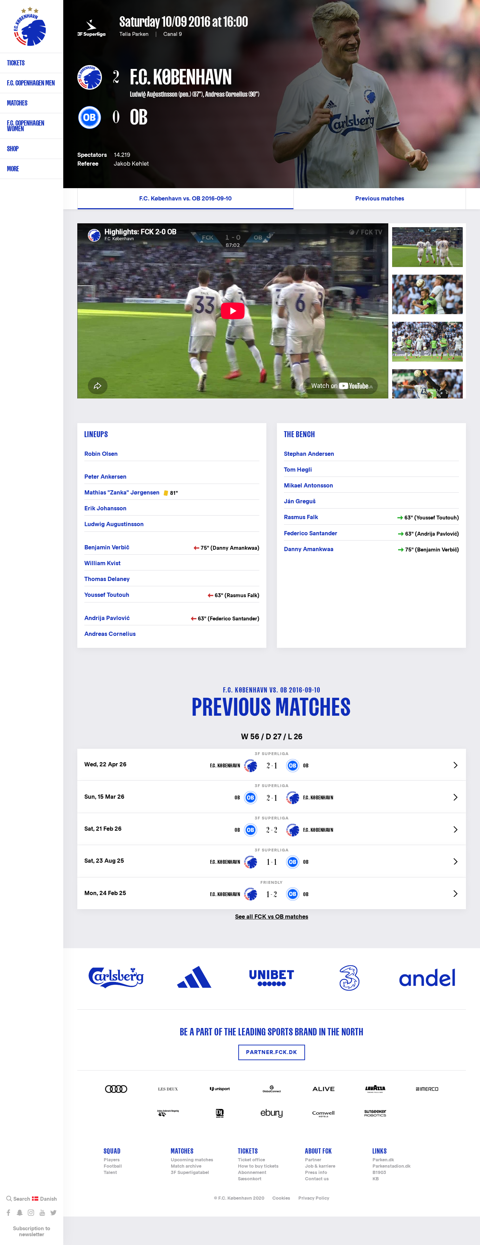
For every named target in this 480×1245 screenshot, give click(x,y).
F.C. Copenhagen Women (25, 126)
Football (113, 1166)
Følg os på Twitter (53, 1212)
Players (112, 1160)
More (13, 169)
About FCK (318, 1151)
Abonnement (252, 1172)
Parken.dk (383, 1160)
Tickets (16, 63)
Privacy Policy (313, 1198)
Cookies (281, 1198)
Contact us (317, 1179)
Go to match (272, 752)
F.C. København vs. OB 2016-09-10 (185, 198)
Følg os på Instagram (30, 1212)
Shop (13, 149)
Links (379, 1151)
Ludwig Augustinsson (153, 94)
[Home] (29, 29)
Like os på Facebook (8, 1212)
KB (375, 1179)
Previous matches (379, 198)
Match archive (186, 1166)
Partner (313, 1160)
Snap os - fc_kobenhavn (19, 1212)
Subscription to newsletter (31, 1231)
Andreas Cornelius (226, 94)
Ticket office (251, 1160)
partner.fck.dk (271, 1052)
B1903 (379, 1172)
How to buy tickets (258, 1166)
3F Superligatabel (190, 1172)
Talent (110, 1172)
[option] (232, 310)
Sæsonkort (249, 1179)
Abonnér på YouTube (42, 1212)
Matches (17, 103)
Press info (316, 1172)
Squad (112, 1151)
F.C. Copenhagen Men (31, 83)
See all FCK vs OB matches (271, 916)
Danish (48, 1198)
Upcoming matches (192, 1160)
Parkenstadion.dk (391, 1166)
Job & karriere (320, 1166)
